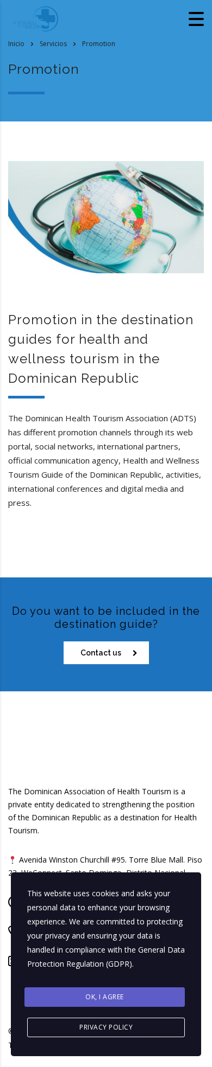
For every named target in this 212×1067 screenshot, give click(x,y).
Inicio (16, 43)
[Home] (35, 17)
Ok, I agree (104, 996)
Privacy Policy (106, 1027)
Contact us (100, 652)
